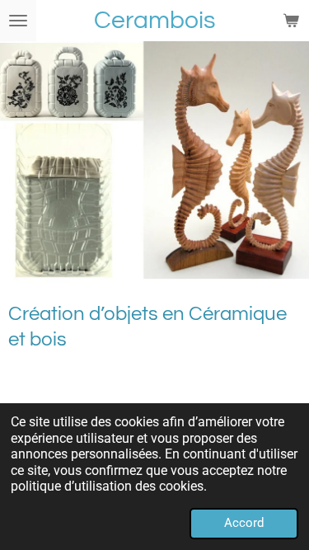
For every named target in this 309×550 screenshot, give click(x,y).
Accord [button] (244, 522)
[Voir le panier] (291, 20)
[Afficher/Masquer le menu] (18, 20)
